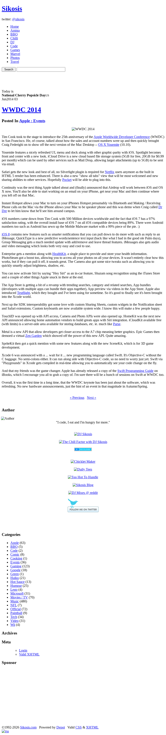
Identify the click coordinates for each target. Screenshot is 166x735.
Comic (14, 554)
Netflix (109, 172)
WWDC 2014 (21, 110)
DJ (12, 42)
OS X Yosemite (108, 144)
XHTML (92, 727)
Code (14, 46)
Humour (16, 585)
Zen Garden (33, 335)
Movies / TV (19, 597)
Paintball (16, 613)
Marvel (15, 54)
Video (14, 621)
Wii (12, 624)
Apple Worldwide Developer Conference (122, 137)
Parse (116, 324)
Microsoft (17, 593)
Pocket (67, 180)
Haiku (14, 578)
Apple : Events (32, 120)
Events (15, 562)
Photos (15, 58)
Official (15, 609)
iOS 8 (6, 234)
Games (15, 50)
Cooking (16, 558)
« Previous (77, 397)
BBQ (14, 34)
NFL (13, 605)
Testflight (23, 293)
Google (15, 570)
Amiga (15, 30)
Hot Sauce (17, 582)
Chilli (14, 38)
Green (14, 574)
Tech (13, 617)
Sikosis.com (28, 727)
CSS (78, 727)
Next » (91, 397)
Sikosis (12, 8)
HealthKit (59, 254)
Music (14, 601)
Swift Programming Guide (135, 371)
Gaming (15, 566)
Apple (14, 543)
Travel (14, 61)
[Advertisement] (83, 78)
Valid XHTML (29, 654)
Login (23, 650)
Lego (14, 589)
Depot (60, 727)
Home (14, 26)
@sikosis (18, 19)
